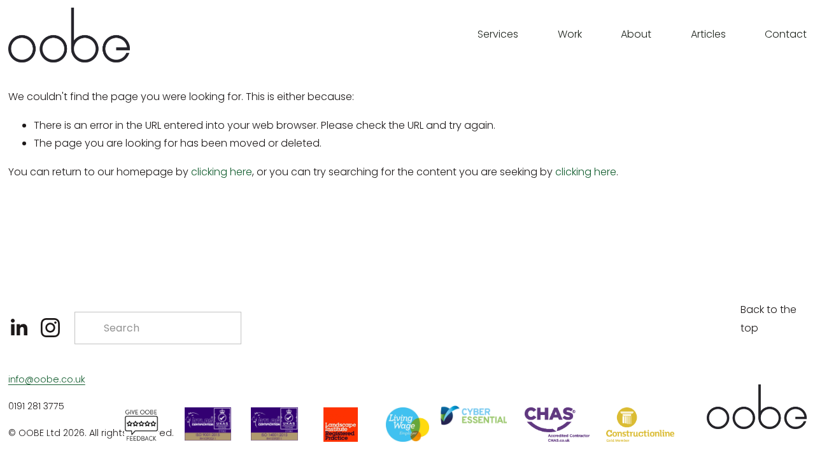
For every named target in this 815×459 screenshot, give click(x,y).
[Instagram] (50, 327)
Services (498, 34)
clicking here (221, 171)
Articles (708, 34)
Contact (786, 34)
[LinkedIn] (18, 327)
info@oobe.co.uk (46, 379)
